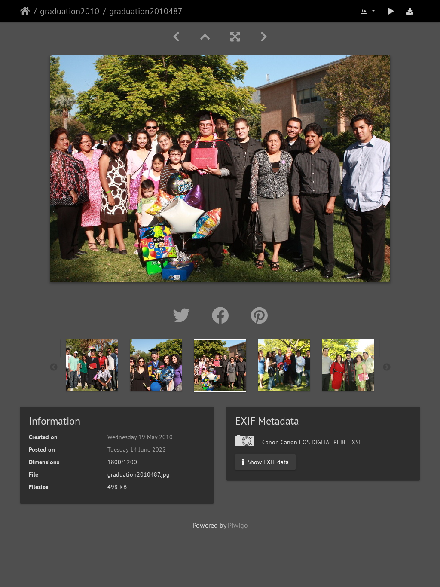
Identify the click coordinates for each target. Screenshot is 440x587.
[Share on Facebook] (222, 315)
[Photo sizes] (367, 11)
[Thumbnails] (205, 37)
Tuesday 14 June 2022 (136, 449)
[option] (92, 365)
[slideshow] (390, 11)
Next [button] (386, 367)
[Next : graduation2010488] (264, 37)
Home (25, 11)
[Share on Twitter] (183, 315)
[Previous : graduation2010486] (176, 37)
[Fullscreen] (235, 37)
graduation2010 (69, 11)
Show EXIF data (267, 462)
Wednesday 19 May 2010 (140, 437)
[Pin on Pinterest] (259, 315)
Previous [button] (53, 367)
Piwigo (238, 525)
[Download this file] (410, 11)
